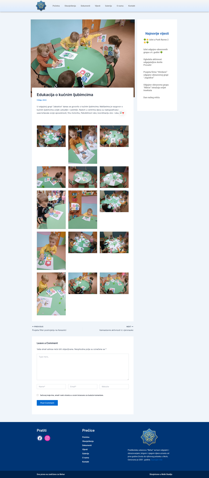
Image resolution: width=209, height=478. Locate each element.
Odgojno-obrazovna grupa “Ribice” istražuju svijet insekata (156, 87)
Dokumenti (85, 6)
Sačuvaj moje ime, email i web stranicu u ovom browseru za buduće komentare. (72, 395)
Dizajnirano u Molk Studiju (161, 474)
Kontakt (131, 6)
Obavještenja (70, 6)
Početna (56, 6)
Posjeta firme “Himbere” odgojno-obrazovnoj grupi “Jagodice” (155, 75)
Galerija (108, 6)
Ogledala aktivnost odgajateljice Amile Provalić (152, 62)
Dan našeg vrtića (151, 97)
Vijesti (97, 6)
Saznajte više (156, 460)
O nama (120, 6)
